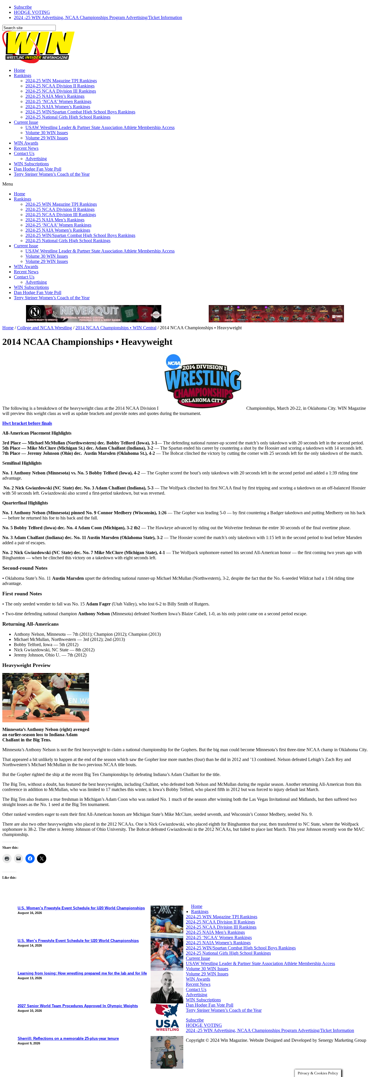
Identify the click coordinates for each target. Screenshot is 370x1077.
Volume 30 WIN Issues (46, 132)
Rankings (22, 75)
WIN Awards (26, 143)
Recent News (26, 148)
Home (19, 70)
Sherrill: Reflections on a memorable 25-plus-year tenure (68, 1038)
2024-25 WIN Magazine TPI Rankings (61, 80)
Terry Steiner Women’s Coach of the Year (52, 174)
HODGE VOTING (32, 12)
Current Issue (26, 122)
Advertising (36, 158)
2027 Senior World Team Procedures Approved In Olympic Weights (78, 1006)
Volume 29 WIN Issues (46, 137)
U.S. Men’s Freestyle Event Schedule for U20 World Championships (78, 940)
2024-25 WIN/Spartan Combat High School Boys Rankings (80, 111)
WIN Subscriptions (31, 163)
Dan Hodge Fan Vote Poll (37, 169)
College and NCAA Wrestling (44, 327)
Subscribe (23, 7)
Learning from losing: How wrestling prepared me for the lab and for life (82, 973)
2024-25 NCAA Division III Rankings (60, 91)
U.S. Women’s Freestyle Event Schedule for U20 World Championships (81, 908)
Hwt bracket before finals (27, 423)
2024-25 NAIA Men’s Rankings (54, 96)
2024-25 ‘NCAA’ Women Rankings (58, 101)
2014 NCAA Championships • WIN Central (115, 327)
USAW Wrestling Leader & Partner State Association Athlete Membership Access (100, 127)
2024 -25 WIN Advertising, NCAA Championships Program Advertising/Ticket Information (98, 17)
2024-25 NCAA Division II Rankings (60, 85)
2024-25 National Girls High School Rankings (67, 117)
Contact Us (24, 153)
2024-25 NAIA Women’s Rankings (57, 106)
